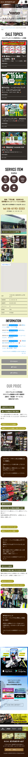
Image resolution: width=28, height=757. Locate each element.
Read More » (5, 63)
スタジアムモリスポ (10, 27)
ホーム (2, 27)
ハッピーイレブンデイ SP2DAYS (14, 119)
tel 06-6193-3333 (14, 208)
